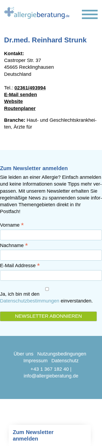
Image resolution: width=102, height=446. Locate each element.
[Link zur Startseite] (36, 12)
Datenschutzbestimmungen (29, 301)
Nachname (14, 245)
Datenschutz (65, 360)
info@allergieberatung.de (51, 376)
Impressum (35, 360)
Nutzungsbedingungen (61, 354)
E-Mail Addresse (20, 265)
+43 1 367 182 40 (49, 369)
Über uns (23, 354)
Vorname (12, 225)
